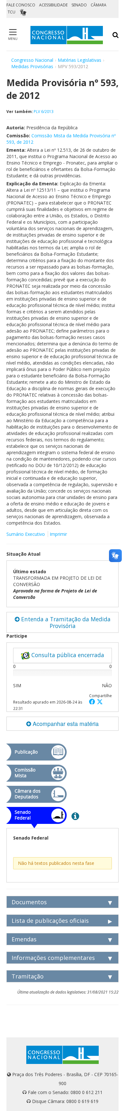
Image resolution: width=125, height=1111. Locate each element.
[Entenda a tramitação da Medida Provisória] (75, 816)
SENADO (79, 5)
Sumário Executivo (25, 534)
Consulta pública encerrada (67, 655)
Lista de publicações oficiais (50, 920)
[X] (100, 701)
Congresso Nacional (32, 60)
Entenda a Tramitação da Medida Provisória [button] (65, 622)
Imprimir (58, 534)
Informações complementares (53, 958)
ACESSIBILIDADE (53, 5)
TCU (11, 12)
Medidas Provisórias (32, 66)
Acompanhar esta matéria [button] (65, 724)
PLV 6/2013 (44, 111)
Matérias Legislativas (79, 60)
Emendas (24, 939)
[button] (93, 701)
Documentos (29, 902)
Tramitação (28, 976)
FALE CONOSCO (20, 5)
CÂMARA (98, 5)
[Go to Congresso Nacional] (66, 35)
